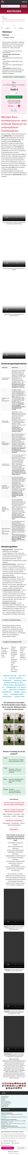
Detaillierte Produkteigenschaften (13, 642)
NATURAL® (11, 1122)
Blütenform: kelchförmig (15, 678)
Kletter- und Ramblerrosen (6, 1102)
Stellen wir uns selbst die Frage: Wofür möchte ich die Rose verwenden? (14, 810)
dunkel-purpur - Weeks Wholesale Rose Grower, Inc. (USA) (15, 681)
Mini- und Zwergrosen (5, 1104)
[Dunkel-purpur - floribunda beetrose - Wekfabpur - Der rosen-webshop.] (15, 1083)
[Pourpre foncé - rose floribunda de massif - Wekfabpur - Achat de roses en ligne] (3, 1086)
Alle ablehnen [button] (21, 1148)
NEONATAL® (4, 1128)
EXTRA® (4, 1118)
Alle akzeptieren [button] (7, 1148)
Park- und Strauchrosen (5, 1101)
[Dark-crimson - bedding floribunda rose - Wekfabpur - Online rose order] (10, 1083)
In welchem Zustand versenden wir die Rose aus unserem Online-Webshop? (14, 803)
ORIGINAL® (3, 1115)
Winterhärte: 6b (7, 680)
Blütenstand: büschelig (9, 676)
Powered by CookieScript (14, 1153)
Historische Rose (4, 1097)
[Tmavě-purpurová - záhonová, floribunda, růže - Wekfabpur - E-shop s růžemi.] (13, 1083)
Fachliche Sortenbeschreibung (12, 620)
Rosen (3, 16)
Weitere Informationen (21, 1138)
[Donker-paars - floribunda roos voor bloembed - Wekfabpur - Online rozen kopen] (13, 1086)
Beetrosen (5, 18)
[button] (14, 1151)
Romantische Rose (5, 1096)
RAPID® (8, 1124)
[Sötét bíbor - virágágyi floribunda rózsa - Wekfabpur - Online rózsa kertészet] (5, 1083)
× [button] (26, 1130)
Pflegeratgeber (14, 829)
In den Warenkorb (15, 97)
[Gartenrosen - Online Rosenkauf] (24, 6)
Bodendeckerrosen (5, 1105)
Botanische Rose (4, 1106)
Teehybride (3, 1098)
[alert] (14, 1142)
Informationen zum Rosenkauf (14, 820)
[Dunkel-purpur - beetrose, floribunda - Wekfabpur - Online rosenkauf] (8, 1083)
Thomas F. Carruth (19, 696)
